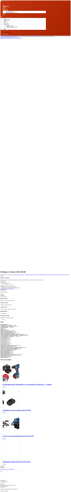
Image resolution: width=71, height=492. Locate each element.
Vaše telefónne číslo (4, 283)
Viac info (4, 386)
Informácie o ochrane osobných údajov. (7, 288)
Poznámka (2, 285)
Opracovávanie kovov (29, 274)
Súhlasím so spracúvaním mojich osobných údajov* (11, 287)
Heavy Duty (14, 274)
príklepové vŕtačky (25, 36)
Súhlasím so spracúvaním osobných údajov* (8, 286)
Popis (4, 319)
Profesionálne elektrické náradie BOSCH (11, 36)
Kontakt (4, 14)
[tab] (37, 319)
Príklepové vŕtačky (37, 36)
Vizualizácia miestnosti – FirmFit (11, 12)
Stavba (67, 274)
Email (1, 466)
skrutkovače (32, 36)
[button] (23, 16)
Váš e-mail (2, 282)
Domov (1, 36)
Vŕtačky (20, 36)
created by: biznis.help (22, 489)
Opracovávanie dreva (20, 274)
